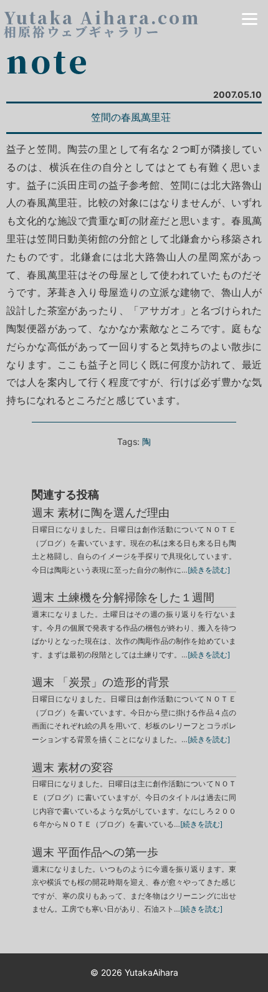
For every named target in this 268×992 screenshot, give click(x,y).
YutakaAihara (151, 972)
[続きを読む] (209, 570)
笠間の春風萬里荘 (131, 117)
